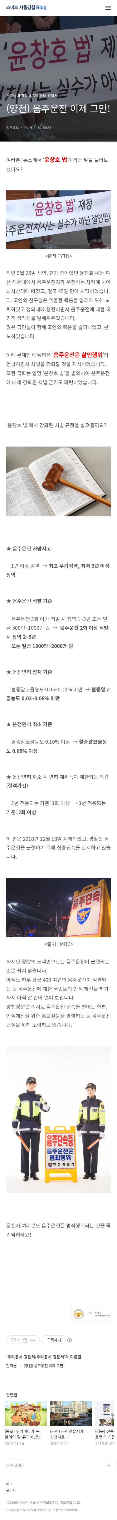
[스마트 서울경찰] (26, 8)
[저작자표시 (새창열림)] (69, 1340)
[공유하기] (25, 1340)
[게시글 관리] (33, 1340)
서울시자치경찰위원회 (25, 1476)
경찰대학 (14, 1486)
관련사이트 (15, 1465)
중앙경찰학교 (18, 1506)
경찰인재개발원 (20, 1496)
